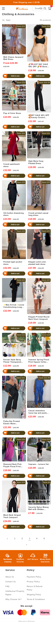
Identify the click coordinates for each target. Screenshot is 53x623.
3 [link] (29, 538)
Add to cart (15, 76)
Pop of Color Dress (12, 113)
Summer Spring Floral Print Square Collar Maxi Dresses (38, 361)
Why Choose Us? (13, 599)
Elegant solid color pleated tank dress (37, 263)
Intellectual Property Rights (14, 593)
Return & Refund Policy (34, 588)
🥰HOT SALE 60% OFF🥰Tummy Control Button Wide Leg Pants (39, 116)
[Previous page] (7, 539)
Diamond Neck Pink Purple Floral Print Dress (12, 465)
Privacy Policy (33, 581)
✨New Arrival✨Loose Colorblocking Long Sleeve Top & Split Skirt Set (13, 306)
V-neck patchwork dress (11, 165)
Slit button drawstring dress (13, 214)
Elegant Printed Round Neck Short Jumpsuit (38, 318)
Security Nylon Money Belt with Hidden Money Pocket (38, 508)
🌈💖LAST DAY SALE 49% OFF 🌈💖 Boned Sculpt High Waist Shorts (38, 65)
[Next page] (26, 545)
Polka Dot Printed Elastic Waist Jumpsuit (11, 422)
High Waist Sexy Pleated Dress (35, 162)
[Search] (41, 8)
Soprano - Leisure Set (38, 464)
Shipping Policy (34, 594)
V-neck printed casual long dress (38, 214)
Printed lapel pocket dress (12, 263)
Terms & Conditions (36, 599)
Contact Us (10, 581)
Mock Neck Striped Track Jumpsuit (12, 516)
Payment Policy (34, 577)
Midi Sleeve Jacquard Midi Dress (13, 58)
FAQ (7, 586)
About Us (9, 577)
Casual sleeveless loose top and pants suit (37, 412)
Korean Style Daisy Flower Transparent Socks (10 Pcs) (12, 361)
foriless (32, 621)
